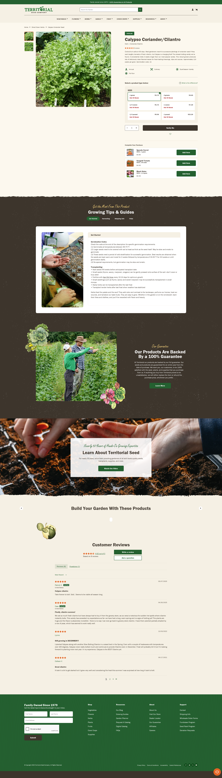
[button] (129, 48)
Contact (183, 710)
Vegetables (92, 710)
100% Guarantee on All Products (120, 2)
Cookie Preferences (175, 765)
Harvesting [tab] (106, 219)
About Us (152, 710)
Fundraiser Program (187, 722)
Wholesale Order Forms (189, 718)
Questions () (74, 566)
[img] (60, 581)
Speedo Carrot (143, 150)
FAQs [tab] (131, 219)
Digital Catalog (121, 726)
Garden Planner (122, 718)
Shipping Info (185, 714)
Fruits (90, 726)
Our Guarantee (155, 722)
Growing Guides (122, 714)
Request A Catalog (123, 722)
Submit (33, 737)
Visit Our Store (154, 714)
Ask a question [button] (128, 558)
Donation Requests (187, 730)
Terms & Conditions (153, 765)
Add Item (186, 152)
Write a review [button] (128, 552)
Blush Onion (141, 171)
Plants (90, 722)
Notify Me (170, 128)
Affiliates (152, 726)
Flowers (91, 714)
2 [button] (109, 679)
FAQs (118, 730)
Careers (152, 730)
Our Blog (119, 710)
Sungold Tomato (143, 161)
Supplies (91, 734)
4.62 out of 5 (100, 553)
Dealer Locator (154, 718)
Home (26, 27)
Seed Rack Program (187, 726)
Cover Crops (92, 730)
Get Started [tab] (93, 219)
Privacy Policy (141, 765)
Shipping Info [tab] (119, 219)
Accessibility (164, 765)
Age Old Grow (108, 277)
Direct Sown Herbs (38, 27)
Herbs (90, 718)
